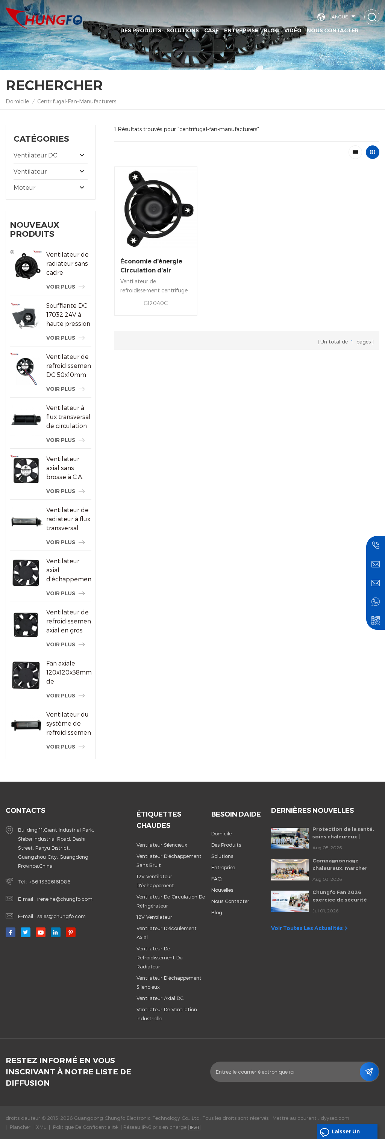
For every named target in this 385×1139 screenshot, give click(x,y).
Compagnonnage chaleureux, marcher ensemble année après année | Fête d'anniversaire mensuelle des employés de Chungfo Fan (345, 865)
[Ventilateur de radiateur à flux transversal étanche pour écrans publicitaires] (26, 521)
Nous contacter (333, 30)
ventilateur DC (35, 155)
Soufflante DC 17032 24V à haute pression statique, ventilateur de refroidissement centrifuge (68, 315)
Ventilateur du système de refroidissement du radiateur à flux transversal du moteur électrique (68, 724)
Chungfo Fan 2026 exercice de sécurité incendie (339, 896)
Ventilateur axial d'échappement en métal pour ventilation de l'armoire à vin (68, 570)
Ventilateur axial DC (159, 998)
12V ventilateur (154, 917)
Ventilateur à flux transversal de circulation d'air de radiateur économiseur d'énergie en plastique (68, 417)
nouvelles (222, 890)
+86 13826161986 (49, 882)
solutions (183, 30)
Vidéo (293, 30)
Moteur (24, 187)
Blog (271, 30)
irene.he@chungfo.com (64, 899)
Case (211, 30)
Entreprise (241, 30)
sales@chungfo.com (61, 916)
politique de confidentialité (85, 1127)
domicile (221, 833)
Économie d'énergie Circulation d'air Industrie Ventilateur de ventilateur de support (153, 266)
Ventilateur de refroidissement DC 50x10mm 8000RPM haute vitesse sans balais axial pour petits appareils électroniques (68, 366)
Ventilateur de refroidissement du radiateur (159, 957)
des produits (226, 845)
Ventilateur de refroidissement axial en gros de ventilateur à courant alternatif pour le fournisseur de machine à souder (68, 621)
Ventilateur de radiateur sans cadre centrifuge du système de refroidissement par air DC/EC (68, 264)
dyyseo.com (335, 1118)
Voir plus (60, 286)
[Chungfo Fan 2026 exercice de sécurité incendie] (290, 901)
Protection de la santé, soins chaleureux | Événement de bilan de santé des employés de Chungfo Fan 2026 (343, 833)
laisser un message (346, 1133)
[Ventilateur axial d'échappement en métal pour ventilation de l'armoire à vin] (26, 573)
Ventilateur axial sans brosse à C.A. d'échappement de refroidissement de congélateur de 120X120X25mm (68, 468)
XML (41, 1127)
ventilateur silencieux (161, 845)
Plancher (20, 1127)
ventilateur (30, 171)
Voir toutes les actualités (307, 928)
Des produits (140, 30)
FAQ (216, 879)
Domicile (17, 101)
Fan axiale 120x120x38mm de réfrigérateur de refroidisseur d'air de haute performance (68, 673)
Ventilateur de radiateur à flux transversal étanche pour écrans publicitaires (68, 519)
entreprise (223, 867)
